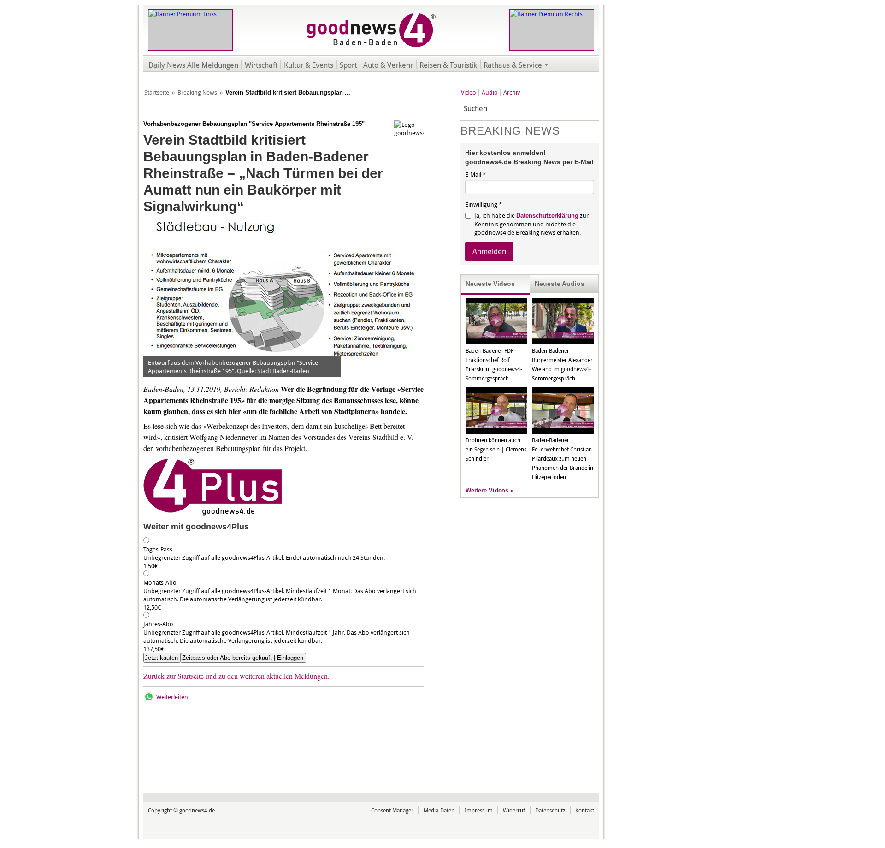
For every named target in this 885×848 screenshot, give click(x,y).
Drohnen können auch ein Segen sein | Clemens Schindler (496, 449)
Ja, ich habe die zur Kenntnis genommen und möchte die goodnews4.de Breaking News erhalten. (531, 224)
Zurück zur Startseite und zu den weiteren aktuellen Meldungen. (236, 676)
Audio (490, 92)
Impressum (479, 810)
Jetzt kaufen (161, 657)
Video (468, 92)
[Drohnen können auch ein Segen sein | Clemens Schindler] (496, 431)
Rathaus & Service (513, 65)
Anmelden (489, 251)
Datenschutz (550, 810)
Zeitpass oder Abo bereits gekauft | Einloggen (242, 657)
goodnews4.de (197, 810)
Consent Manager (392, 810)
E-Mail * (475, 174)
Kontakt (584, 810)
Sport (348, 65)
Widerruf (514, 810)
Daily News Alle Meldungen (193, 65)
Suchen (590, 108)
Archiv (511, 92)
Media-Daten (439, 810)
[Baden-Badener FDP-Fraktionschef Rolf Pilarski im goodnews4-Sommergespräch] (496, 342)
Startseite (156, 92)
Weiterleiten (172, 697)
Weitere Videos (487, 490)
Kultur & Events (308, 65)
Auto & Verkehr (388, 65)
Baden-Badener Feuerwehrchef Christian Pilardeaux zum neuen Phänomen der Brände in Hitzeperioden (562, 458)
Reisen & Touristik (448, 65)
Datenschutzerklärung (547, 215)
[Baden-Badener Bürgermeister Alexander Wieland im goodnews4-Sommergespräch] (563, 342)
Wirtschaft (261, 65)
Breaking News (197, 92)
